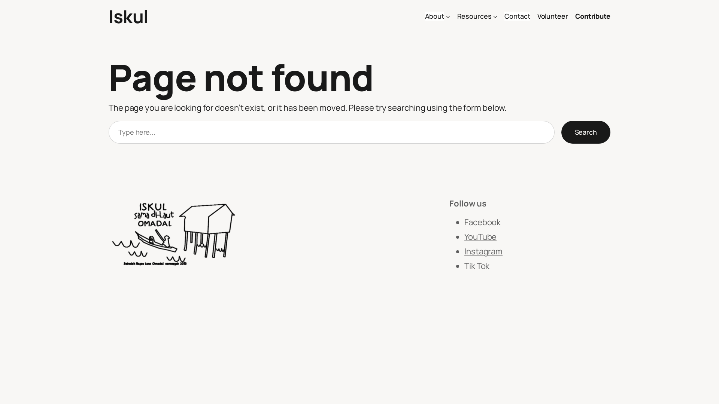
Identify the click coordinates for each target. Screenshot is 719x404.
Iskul (128, 16)
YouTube (480, 236)
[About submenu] (448, 17)
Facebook (482, 222)
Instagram (483, 251)
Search (586, 132)
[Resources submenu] (495, 17)
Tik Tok (476, 266)
